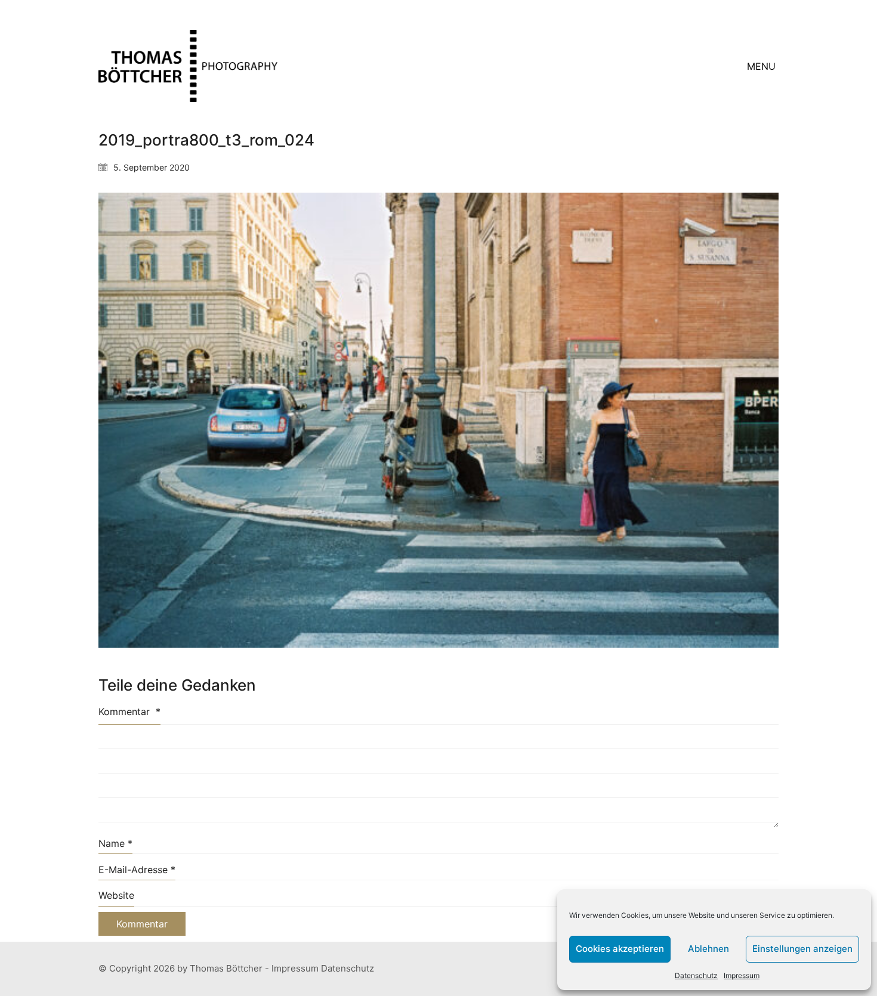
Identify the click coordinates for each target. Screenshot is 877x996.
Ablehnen (708, 948)
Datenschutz (696, 975)
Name (115, 843)
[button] (763, 66)
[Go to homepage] (187, 66)
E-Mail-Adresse (136, 870)
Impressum (741, 975)
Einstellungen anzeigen (802, 948)
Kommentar (129, 711)
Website (116, 895)
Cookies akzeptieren (620, 948)
